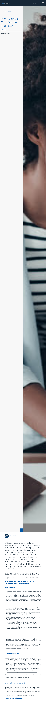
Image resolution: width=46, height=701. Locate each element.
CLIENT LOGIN (35, 3)
